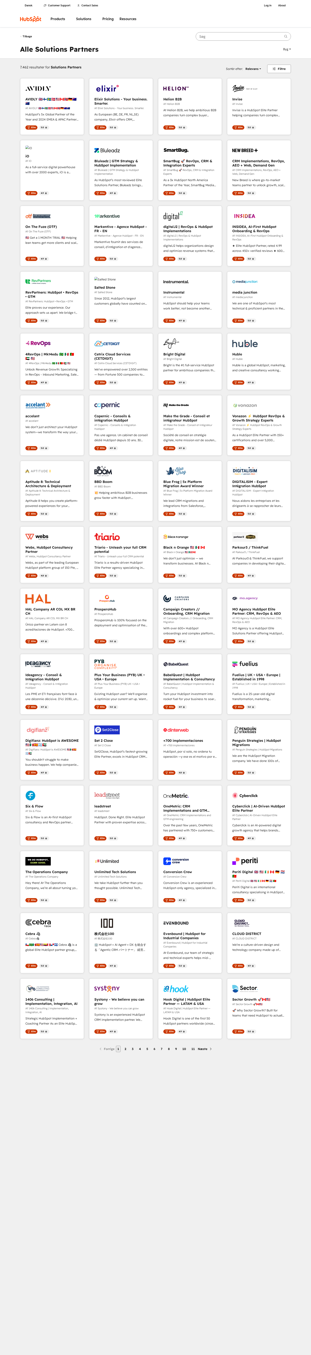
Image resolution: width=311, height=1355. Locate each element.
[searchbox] (243, 36)
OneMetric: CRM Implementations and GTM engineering (185, 808)
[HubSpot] (30, 19)
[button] (287, 49)
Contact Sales (89, 5)
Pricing (108, 19)
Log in (267, 5)
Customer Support (59, 5)
